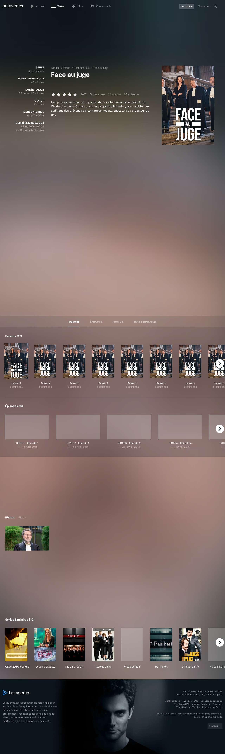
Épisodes (96, 321)
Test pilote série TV (185, 707)
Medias (195, 704)
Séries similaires (145, 321)
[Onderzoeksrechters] (16, 644)
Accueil (55, 67)
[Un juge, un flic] (190, 644)
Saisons (73, 321)
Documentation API (185, 694)
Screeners (206, 704)
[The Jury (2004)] (74, 644)
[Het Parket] (161, 644)
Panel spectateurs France (209, 707)
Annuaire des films (213, 691)
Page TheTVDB (35, 115)
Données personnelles (211, 701)
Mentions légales (173, 701)
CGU (196, 701)
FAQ (198, 694)
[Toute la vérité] (103, 644)
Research (217, 704)
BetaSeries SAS (181, 704)
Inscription (187, 6)
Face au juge (100, 67)
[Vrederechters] (132, 644)
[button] (27, 538)
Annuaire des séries (192, 691)
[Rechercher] (215, 6)
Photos (118, 321)
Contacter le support (212, 694)
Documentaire (82, 67)
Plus (21, 517)
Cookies (188, 701)
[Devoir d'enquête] (45, 644)
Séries (66, 67)
